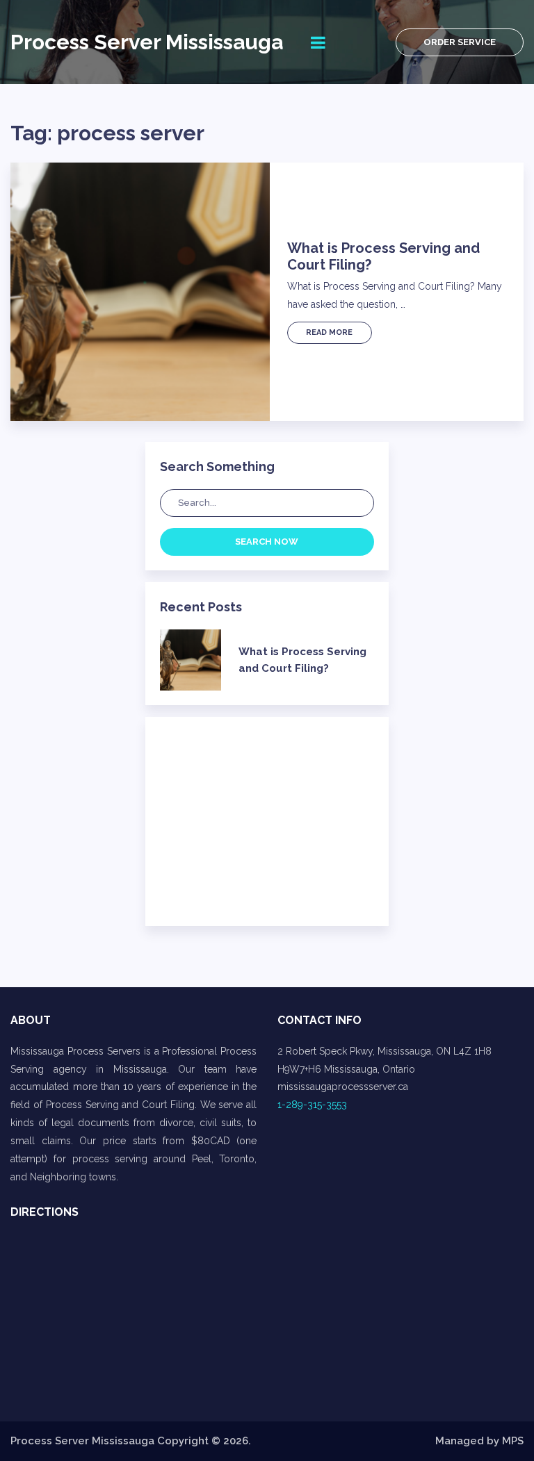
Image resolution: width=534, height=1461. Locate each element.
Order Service (459, 42)
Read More (329, 332)
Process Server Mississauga (146, 42)
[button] (400, 1052)
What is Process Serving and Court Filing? (383, 256)
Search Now (266, 541)
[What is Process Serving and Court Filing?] (139, 292)
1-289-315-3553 (312, 1104)
